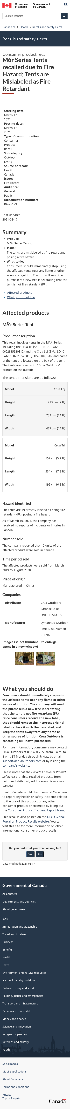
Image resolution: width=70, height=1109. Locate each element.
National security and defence (20, 980)
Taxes (5, 965)
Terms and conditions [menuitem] (15, 1087)
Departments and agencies (19, 901)
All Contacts (9, 894)
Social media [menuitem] (10, 1064)
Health (24, 27)
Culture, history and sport (18, 988)
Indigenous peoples (14, 1034)
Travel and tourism (14, 934)
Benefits (7, 949)
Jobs (5, 919)
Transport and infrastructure (20, 1003)
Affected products (19, 292)
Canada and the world (16, 1011)
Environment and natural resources (24, 973)
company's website (15, 765)
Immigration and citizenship (19, 926)
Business (7, 942)
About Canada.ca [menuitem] (12, 1079)
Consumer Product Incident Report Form (36, 810)
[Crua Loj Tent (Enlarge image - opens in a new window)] (45, 659)
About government (14, 909)
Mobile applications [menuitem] (14, 1071)
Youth (6, 1049)
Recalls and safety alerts (47, 27)
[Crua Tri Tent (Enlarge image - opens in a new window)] (24, 659)
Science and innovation (16, 1026)
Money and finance (14, 1019)
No (40, 854)
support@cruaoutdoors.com (22, 761)
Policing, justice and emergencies (22, 996)
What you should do (21, 297)
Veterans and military (15, 1042)
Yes (30, 854)
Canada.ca (9, 27)
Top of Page (9, 1098)
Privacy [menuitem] (6, 1094)
